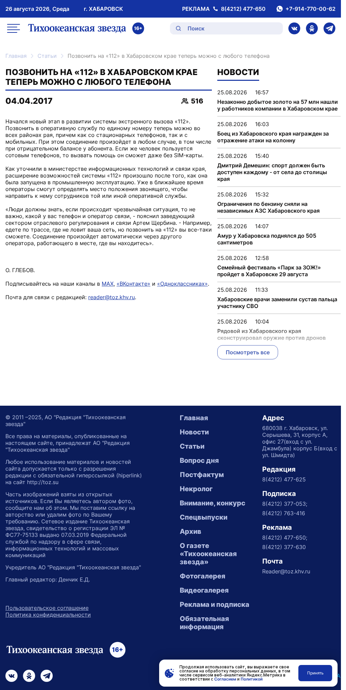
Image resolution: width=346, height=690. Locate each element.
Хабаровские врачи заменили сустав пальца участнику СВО (277, 302)
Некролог (196, 489)
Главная (16, 55)
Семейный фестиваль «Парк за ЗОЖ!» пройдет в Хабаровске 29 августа (269, 271)
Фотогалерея (202, 576)
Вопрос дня (199, 460)
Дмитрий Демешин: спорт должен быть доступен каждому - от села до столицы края (272, 172)
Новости (194, 432)
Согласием (225, 679)
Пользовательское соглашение (47, 607)
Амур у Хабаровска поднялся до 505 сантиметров (266, 239)
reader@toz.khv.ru (111, 297)
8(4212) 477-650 (243, 8)
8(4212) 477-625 (284, 479)
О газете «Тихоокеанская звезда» (208, 554)
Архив (190, 531)
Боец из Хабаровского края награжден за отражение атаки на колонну (273, 137)
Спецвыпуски (203, 517)
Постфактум (202, 475)
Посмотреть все (248, 352)
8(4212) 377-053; (284, 503)
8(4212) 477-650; (284, 537)
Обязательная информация (204, 623)
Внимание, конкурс (212, 503)
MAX (108, 283)
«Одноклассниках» (182, 283)
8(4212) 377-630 (284, 547)
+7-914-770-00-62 (311, 8)
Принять (315, 672)
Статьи (47, 55)
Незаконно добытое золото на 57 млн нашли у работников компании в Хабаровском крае (277, 105)
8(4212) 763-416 (283, 513)
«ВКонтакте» (133, 283)
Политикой (252, 679)
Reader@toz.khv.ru (286, 571)
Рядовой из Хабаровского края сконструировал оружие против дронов (271, 334)
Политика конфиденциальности (48, 614)
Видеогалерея (204, 590)
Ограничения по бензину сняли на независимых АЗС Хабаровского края (268, 207)
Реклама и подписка (214, 604)
